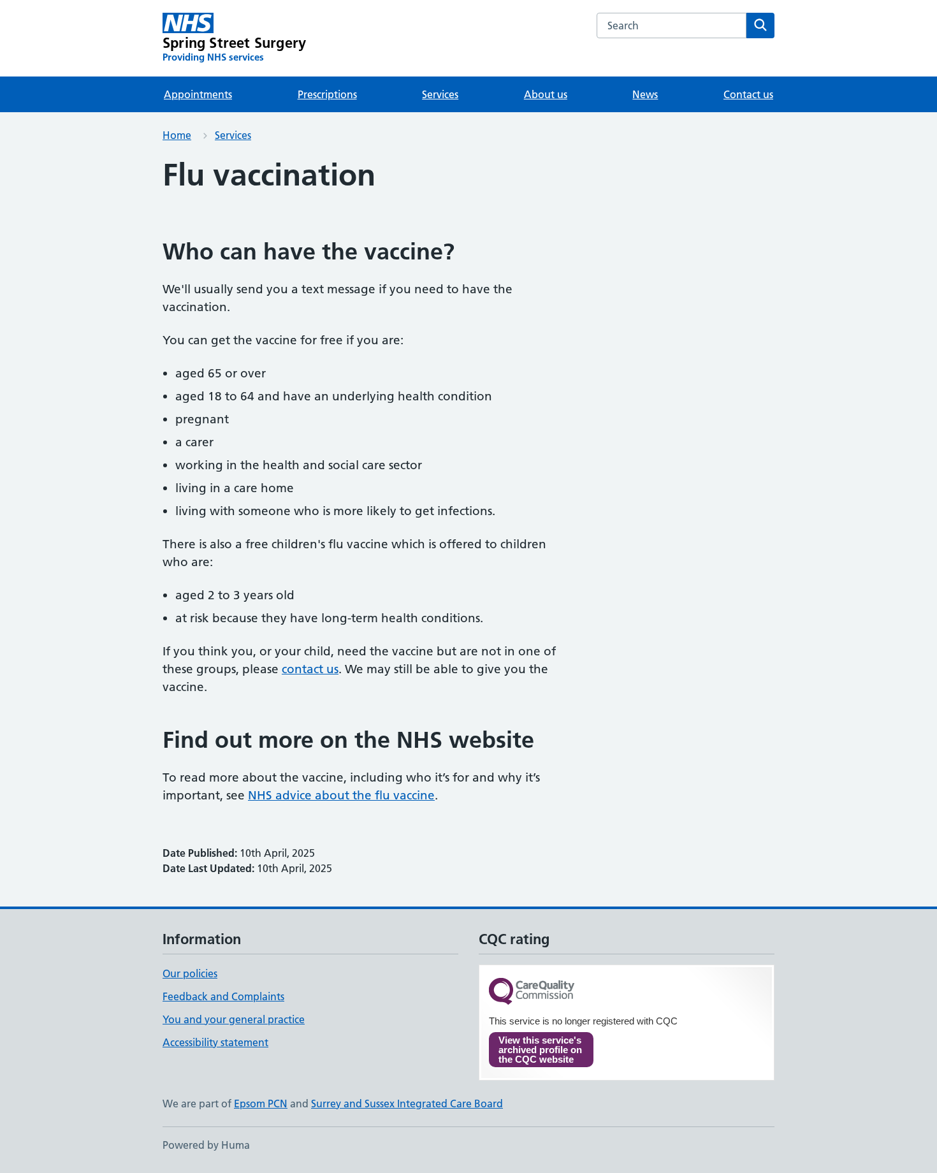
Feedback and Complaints (223, 996)
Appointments (198, 94)
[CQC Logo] (531, 992)
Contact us (748, 94)
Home (177, 135)
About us (545, 94)
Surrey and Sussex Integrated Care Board (407, 1103)
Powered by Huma (206, 1145)
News (645, 94)
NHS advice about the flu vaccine (341, 795)
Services (440, 94)
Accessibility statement (215, 1042)
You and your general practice (234, 1019)
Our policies (190, 973)
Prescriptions (327, 94)
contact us (310, 669)
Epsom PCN (260, 1103)
